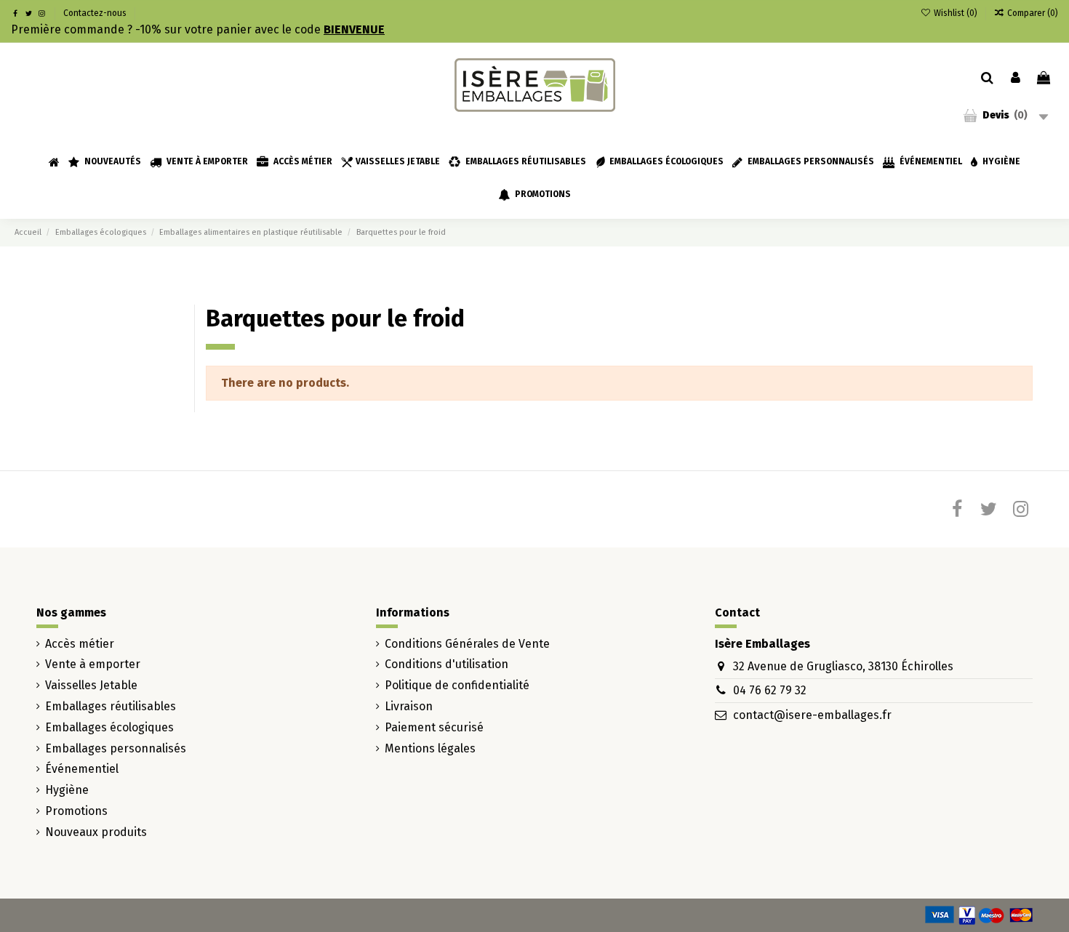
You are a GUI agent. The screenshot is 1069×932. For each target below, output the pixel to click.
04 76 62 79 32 (769, 690)
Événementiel (82, 769)
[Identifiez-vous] (1015, 79)
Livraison (409, 706)
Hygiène (67, 790)
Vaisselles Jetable (91, 685)
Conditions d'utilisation (446, 664)
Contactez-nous (95, 13)
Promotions (76, 811)
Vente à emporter (92, 664)
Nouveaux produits (96, 832)
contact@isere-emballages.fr (812, 715)
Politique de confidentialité (457, 685)
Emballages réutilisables (110, 706)
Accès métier (79, 644)
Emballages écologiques (109, 727)
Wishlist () (955, 13)
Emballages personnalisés (115, 748)
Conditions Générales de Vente (467, 644)
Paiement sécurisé (434, 727)
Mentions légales (430, 748)
